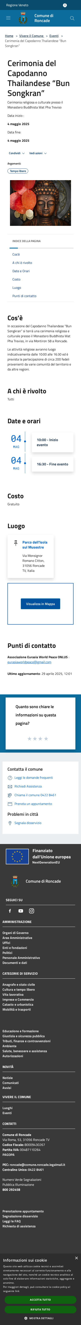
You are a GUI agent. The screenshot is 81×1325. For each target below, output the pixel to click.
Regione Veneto (17, 4)
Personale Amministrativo (21, 957)
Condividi (15, 153)
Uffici (6, 942)
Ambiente (9, 1045)
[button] (40, 1318)
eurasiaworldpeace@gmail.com (29, 661)
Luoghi (7, 1107)
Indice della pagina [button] (26, 241)
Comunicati (10, 1082)
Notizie (7, 1077)
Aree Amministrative (17, 937)
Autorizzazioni (12, 1055)
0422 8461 (36, 1169)
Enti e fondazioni (14, 947)
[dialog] (40, 1289)
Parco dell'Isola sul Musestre (34, 544)
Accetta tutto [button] (40, 1300)
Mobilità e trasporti (16, 1009)
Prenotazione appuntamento (23, 1211)
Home (9, 35)
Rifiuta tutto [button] (40, 1309)
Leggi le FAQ (11, 1221)
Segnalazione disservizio (20, 1216)
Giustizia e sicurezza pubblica (23, 1035)
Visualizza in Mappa (40, 603)
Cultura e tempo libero (18, 989)
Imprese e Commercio (18, 999)
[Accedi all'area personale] (65, 5)
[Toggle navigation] (8, 17)
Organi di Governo (15, 932)
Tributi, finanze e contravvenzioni (26, 1040)
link (17, 1291)
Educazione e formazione (20, 1031)
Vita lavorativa (12, 994)
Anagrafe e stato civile (18, 984)
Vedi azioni (36, 153)
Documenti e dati (14, 962)
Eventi (54, 35)
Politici (7, 952)
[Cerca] (72, 18)
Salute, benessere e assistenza (24, 1050)
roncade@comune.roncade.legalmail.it (37, 1164)
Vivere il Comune (31, 35)
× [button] (76, 1258)
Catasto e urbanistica (17, 1004)
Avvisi (6, 1087)
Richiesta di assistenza (19, 1226)
